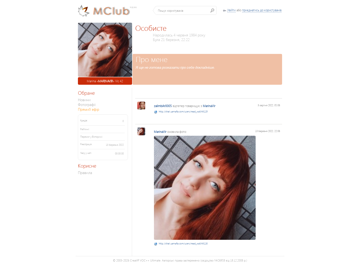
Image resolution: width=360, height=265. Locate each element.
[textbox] (186, 10)
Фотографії (87, 104)
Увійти (231, 10)
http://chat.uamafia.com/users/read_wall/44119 (183, 111)
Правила (85, 172)
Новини (84, 99)
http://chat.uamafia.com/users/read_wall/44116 (183, 243)
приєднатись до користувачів (261, 10)
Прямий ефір (88, 109)
